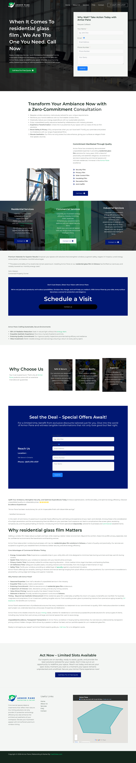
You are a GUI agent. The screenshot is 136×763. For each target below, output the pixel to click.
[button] (118, 5)
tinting (43, 613)
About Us (76, 5)
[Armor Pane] (19, 5)
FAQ (93, 5)
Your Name (81, 29)
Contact (101, 5)
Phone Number (83, 47)
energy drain (61, 332)
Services (86, 5)
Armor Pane (104, 160)
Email (79, 38)
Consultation (88, 109)
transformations (67, 425)
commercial (107, 524)
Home (67, 5)
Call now (63, 627)
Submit (83, 68)
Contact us (68, 307)
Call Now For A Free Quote (68, 675)
